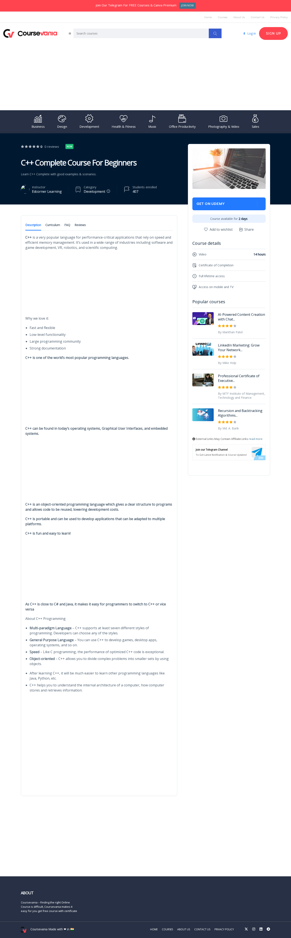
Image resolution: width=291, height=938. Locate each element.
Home (208, 17)
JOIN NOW (187, 5)
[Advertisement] (145, 75)
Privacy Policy (279, 17)
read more (255, 439)
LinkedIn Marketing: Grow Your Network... (238, 347)
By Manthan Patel (230, 332)
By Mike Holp (227, 363)
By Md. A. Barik (228, 428)
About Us (239, 17)
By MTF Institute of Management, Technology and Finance (241, 395)
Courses (222, 17)
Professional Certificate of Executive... (238, 378)
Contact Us (257, 17)
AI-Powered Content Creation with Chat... (241, 317)
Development (94, 191)
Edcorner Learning (47, 191)
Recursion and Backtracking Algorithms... (240, 413)
